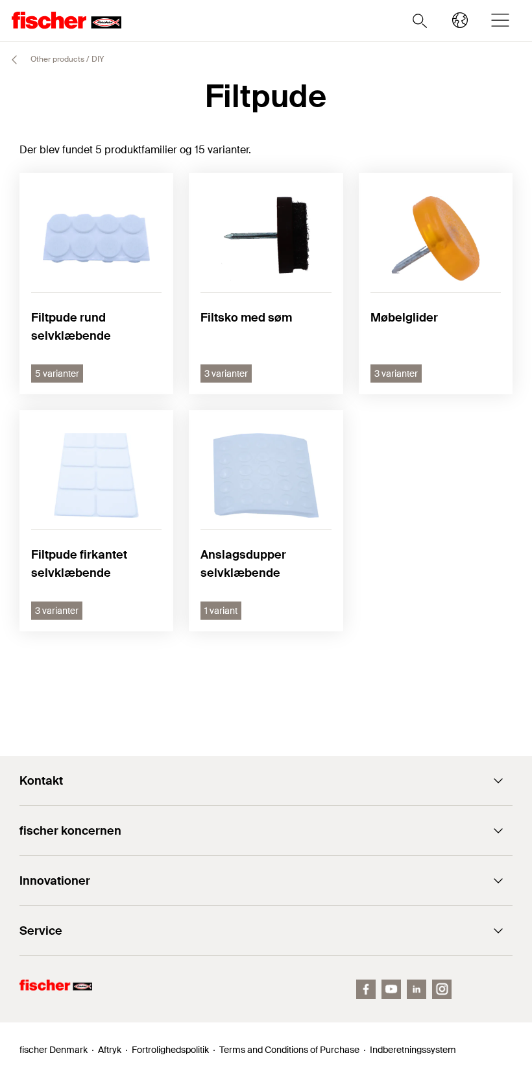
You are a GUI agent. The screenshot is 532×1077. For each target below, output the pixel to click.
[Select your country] (460, 20)
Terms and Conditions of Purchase (289, 1050)
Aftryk (109, 1050)
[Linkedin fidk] (416, 989)
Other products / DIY (66, 59)
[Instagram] (442, 989)
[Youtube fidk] (391, 989)
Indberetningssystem (413, 1050)
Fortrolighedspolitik (170, 1050)
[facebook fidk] (366, 989)
